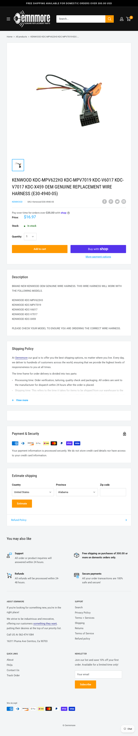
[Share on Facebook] (104, 201)
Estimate (22, 503)
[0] (128, 19)
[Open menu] (8, 19)
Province (61, 484)
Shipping (79, 623)
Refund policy (82, 638)
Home (9, 36)
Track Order (13, 675)
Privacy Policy (83, 612)
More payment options (98, 256)
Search (79, 607)
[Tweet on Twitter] (117, 201)
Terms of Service (84, 633)
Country (16, 484)
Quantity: (17, 236)
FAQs (10, 665)
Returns (79, 628)
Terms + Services (84, 617)
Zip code (105, 484)
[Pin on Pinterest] (111, 201)
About (10, 659)
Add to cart (40, 249)
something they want (45, 623)
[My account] (121, 19)
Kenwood (17, 202)
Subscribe (85, 684)
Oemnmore (21, 357)
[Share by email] (123, 201)
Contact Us (13, 670)
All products (21, 36)
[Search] (109, 19)
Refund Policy (18, 520)
